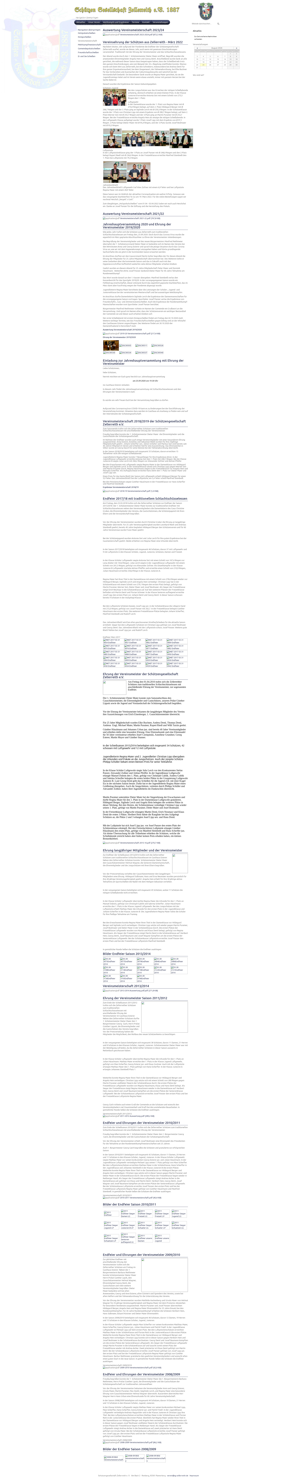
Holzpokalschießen (86, 33)
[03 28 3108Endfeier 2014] (111, 972)
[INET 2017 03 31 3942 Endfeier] (177, 666)
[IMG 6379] (112, 147)
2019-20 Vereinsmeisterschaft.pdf (140, 333)
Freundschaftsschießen (88, 52)
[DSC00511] (141, 345)
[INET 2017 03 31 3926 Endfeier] (177, 660)
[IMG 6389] (157, 145)
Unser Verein (94, 22)
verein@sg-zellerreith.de (177, 1475)
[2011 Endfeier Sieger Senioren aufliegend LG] (128, 1242)
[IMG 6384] (133, 146)
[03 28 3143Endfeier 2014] (128, 981)
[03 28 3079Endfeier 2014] (145, 964)
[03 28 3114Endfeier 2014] (128, 972)
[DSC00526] (157, 345)
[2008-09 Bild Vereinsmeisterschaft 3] (156, 1461)
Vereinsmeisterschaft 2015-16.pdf (140, 843)
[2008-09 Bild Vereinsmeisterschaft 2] (134, 1461)
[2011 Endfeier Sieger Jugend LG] (179, 1216)
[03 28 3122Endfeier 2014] (162, 972)
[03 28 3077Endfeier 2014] (128, 964)
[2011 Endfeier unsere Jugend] (162, 1241)
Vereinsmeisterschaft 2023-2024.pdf (141, 34)
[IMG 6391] (181, 147)
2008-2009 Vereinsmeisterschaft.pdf (140, 1442)
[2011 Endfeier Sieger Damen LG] (128, 1216)
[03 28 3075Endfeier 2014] (111, 964)
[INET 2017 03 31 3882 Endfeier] (177, 648)
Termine (135, 22)
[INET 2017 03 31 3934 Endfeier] (134, 666)
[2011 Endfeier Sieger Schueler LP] (162, 1228)
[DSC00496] (111, 350)
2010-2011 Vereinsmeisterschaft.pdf (140, 1197)
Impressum (194, 1475)
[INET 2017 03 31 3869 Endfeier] (177, 642)
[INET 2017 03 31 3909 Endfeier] (134, 660)
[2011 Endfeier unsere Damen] (145, 1241)
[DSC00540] (157, 352)
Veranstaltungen (160, 22)
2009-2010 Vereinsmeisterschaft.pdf (140, 1367)
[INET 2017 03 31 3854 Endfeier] (113, 642)
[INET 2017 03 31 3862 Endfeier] (156, 642)
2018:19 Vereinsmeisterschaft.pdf (139, 491)
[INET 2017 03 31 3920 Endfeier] (156, 660)
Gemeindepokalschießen (89, 49)
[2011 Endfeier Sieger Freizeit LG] (145, 1216)
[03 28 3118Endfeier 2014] (145, 972)
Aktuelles (80, 22)
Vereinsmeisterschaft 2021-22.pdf (140, 218)
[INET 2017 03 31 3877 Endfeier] (156, 648)
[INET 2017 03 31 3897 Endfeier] (156, 654)
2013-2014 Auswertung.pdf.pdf (139, 990)
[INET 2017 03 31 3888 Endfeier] (134, 654)
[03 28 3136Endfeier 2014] (111, 981)
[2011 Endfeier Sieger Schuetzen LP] (111, 1241)
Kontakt (146, 22)
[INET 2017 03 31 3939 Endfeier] (156, 666)
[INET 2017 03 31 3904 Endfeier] (113, 660)
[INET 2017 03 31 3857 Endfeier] (134, 642)
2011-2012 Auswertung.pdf (137, 1116)
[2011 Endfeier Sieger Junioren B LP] (128, 1228)
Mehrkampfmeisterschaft (89, 45)
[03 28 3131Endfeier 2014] (179, 972)
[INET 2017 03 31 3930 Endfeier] (113, 666)
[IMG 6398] (115, 182)
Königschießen (84, 37)
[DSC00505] (125, 345)
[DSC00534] (125, 352)
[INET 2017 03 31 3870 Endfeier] (113, 648)
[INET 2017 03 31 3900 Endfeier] (177, 654)
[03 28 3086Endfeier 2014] (179, 964)
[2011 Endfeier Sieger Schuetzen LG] (179, 1228)
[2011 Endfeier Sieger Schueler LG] (145, 1228)
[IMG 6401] (139, 181)
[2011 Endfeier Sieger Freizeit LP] (162, 1216)
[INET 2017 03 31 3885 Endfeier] (113, 654)
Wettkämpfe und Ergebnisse (116, 22)
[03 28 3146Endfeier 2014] (145, 981)
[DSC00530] (109, 352)
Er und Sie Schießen (86, 56)
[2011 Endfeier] (111, 1215)
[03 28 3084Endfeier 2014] (162, 964)
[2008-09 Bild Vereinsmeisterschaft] (113, 1459)
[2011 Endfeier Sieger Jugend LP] (111, 1228)
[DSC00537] (141, 352)
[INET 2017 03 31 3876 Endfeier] (134, 648)
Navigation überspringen (87, 17)
